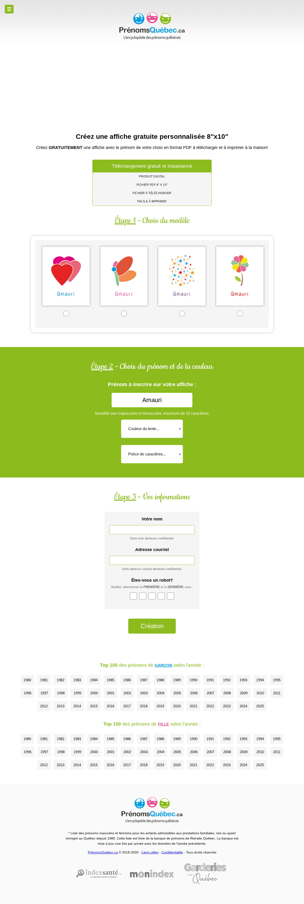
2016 (110, 706)
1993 (243, 680)
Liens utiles (150, 852)
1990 (193, 680)
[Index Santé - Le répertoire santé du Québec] (99, 873)
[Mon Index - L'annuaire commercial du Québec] (152, 873)
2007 (210, 693)
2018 (143, 706)
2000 (94, 693)
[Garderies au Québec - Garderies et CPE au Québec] (205, 873)
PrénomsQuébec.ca (103, 852)
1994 (260, 680)
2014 (77, 706)
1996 (27, 693)
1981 (44, 680)
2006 (194, 693)
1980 (27, 680)
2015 (94, 706)
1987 (143, 680)
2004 (160, 693)
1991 (210, 680)
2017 (127, 706)
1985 (110, 680)
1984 (94, 680)
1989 (177, 680)
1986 (127, 680)
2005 (177, 693)
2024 (243, 706)
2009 (243, 693)
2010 (260, 693)
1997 (44, 693)
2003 (144, 693)
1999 (77, 693)
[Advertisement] (152, 85)
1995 (276, 680)
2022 (210, 706)
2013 (60, 706)
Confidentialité (172, 852)
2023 (227, 706)
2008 (227, 693)
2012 (44, 706)
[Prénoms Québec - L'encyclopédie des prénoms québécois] (152, 26)
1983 (77, 680)
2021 (193, 706)
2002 (127, 693)
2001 (110, 693)
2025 (260, 706)
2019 (160, 706)
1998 (61, 693)
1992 (227, 680)
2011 (276, 693)
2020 (177, 706)
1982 (60, 680)
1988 (160, 680)
